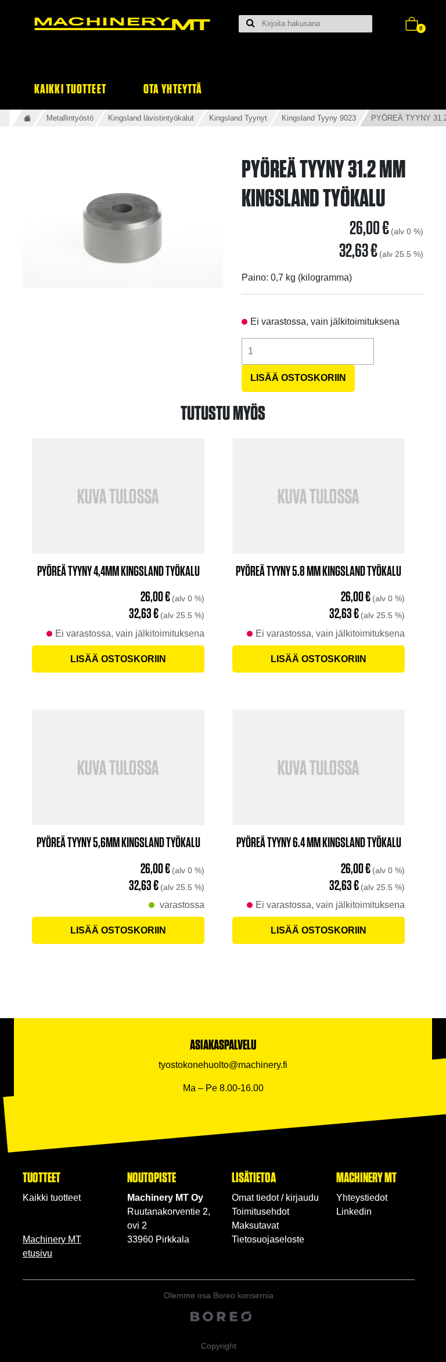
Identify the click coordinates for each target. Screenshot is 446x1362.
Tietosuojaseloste (268, 1239)
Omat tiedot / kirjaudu (275, 1198)
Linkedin (354, 1211)
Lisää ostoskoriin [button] (118, 659)
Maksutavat (255, 1225)
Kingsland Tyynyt (238, 118)
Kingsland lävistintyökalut (151, 118)
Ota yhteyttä (172, 88)
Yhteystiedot (361, 1198)
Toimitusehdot (260, 1211)
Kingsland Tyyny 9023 (319, 118)
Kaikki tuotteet (70, 88)
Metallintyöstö (69, 118)
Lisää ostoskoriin (298, 378)
